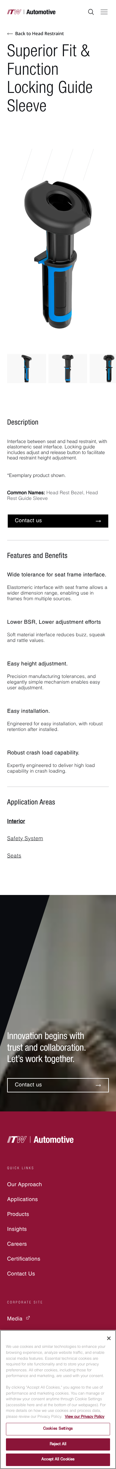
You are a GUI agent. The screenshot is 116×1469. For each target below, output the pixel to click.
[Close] (108, 1338)
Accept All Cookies (58, 1460)
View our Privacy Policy (84, 1417)
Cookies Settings (58, 1429)
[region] (58, 1399)
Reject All (58, 1444)
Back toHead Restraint (39, 33)
